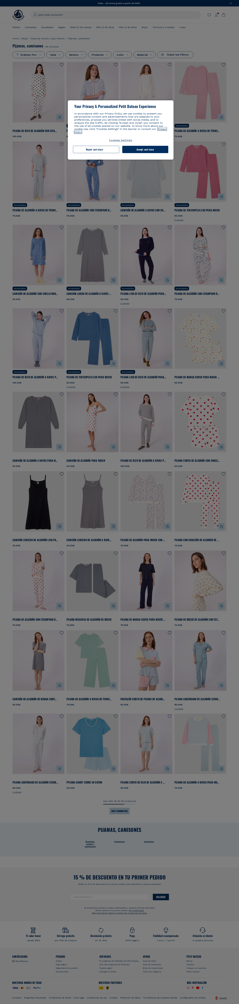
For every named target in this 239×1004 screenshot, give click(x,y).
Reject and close (94, 149)
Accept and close (145, 149)
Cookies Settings (120, 140)
